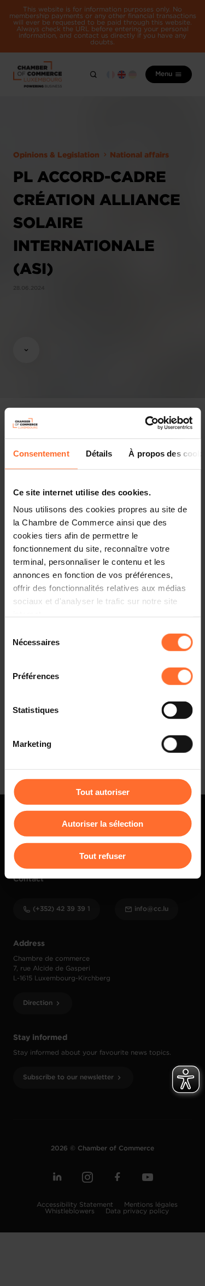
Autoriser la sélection (102, 823)
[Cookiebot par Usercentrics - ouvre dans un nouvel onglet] (145, 423)
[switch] (176, 676)
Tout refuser (102, 855)
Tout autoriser (103, 791)
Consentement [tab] (41, 453)
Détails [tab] (98, 453)
